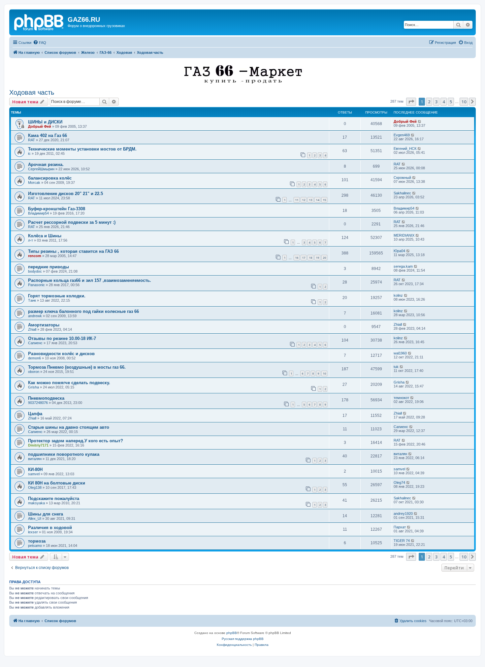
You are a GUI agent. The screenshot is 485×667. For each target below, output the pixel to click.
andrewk (35, 316)
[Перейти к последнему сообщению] (420, 121)
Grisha (33, 387)
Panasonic (36, 285)
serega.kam (403, 266)
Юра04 (399, 251)
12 (303, 200)
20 (324, 257)
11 (296, 200)
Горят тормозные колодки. (56, 295)
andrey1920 (403, 514)
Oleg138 (35, 487)
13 (310, 200)
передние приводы (48, 266)
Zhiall (32, 329)
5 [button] (451, 102)
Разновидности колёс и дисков (61, 353)
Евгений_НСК (405, 148)
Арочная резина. (46, 164)
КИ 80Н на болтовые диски (56, 483)
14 (317, 200)
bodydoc (35, 271)
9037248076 (38, 403)
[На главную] (39, 21)
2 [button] (429, 102)
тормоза (37, 541)
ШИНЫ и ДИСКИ (45, 121)
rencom (34, 256)
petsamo (35, 546)
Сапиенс (35, 343)
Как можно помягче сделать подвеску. (69, 382)
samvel (34, 474)
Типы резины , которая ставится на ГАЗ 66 (73, 251)
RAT (31, 140)
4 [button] (443, 102)
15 (324, 200)
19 (317, 257)
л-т (30, 240)
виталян (35, 459)
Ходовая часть (31, 92)
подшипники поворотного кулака (63, 454)
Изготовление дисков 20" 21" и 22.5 (65, 193)
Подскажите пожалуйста (53, 498)
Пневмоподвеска (46, 398)
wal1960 (400, 353)
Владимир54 (38, 213)
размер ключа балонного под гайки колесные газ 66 (83, 311)
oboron (33, 372)
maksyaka (36, 503)
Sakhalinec (402, 193)
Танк (32, 300)
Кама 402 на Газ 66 (47, 135)
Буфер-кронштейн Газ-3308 (56, 208)
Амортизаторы (43, 324)
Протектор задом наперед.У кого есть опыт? (75, 440)
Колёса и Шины (44, 235)
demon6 (34, 358)
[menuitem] (39, 43)
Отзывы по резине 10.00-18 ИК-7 (62, 338)
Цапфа (35, 413)
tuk (396, 367)
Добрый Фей (39, 126)
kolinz (398, 295)
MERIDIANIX (404, 235)
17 (303, 257)
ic (29, 153)
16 (296, 257)
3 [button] (436, 102)
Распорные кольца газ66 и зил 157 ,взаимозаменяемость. (89, 280)
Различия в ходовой (50, 527)
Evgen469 (402, 135)
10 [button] (464, 102)
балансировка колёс (50, 178)
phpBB (231, 633)
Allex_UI (34, 518)
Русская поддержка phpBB (243, 639)
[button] (411, 102)
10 (324, 373)
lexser (33, 532)
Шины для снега (45, 514)
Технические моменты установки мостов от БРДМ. (82, 149)
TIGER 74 (402, 541)
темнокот (401, 398)
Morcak (34, 182)
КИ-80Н (35, 469)
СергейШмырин (41, 169)
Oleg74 (399, 482)
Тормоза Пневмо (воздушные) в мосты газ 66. (77, 367)
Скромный (402, 178)
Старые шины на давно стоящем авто (68, 427)
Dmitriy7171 (38, 445)
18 (310, 257)
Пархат (400, 527)
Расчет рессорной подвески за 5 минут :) (71, 222)
